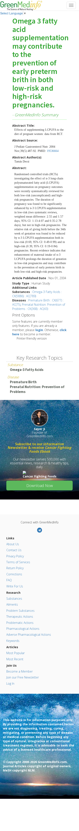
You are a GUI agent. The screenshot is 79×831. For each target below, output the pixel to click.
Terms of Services (18, 562)
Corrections (14, 574)
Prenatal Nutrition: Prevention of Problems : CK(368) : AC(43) (38, 306)
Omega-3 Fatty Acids (26, 369)
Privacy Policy (15, 556)
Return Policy (15, 568)
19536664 (53, 151)
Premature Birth (23, 382)
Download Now (39, 485)
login (39, 330)
